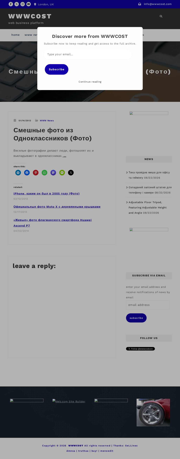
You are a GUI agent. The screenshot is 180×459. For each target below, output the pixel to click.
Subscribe (56, 69)
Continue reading (90, 81)
